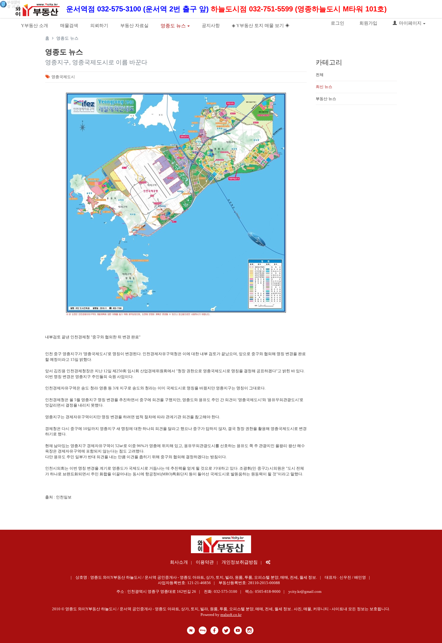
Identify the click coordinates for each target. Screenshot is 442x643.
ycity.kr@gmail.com (304, 591)
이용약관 (205, 562)
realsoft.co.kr (230, 614)
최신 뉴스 (324, 86)
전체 (320, 74)
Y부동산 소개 (34, 25)
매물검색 (69, 25)
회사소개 (179, 562)
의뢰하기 (99, 25)
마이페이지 (410, 23)
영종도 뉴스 (173, 25)
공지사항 (211, 25)
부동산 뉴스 (326, 98)
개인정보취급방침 (240, 562)
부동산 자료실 (134, 25)
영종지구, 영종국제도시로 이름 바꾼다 (96, 62)
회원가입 (368, 23)
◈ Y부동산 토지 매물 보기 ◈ (261, 25)
